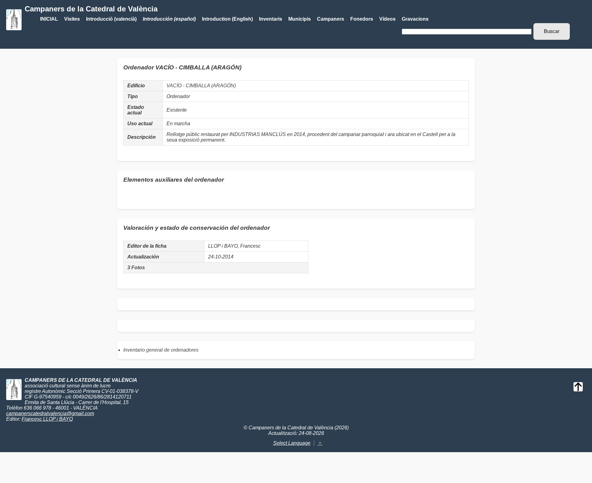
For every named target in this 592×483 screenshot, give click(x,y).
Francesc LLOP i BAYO (47, 419)
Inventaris (270, 19)
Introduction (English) (227, 19)
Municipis (299, 19)
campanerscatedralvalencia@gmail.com (50, 413)
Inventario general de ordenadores (161, 350)
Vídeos (387, 19)
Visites (72, 19)
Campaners (330, 19)
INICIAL (49, 19)
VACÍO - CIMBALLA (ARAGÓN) (201, 85)
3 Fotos (136, 267)
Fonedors (361, 19)
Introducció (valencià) (111, 19)
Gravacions (415, 19)
